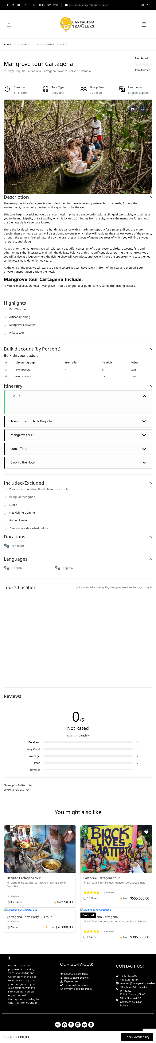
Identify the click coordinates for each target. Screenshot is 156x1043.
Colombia (23, 44)
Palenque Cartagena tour (101, 878)
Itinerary (13, 386)
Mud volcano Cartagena (100, 917)
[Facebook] (64, 1025)
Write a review (14, 790)
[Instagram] (71, 1025)
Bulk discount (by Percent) (32, 349)
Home (7, 44)
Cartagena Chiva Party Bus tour (29, 917)
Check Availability (137, 1037)
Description (16, 197)
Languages (16, 559)
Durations (14, 537)
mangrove (15, 203)
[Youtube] (84, 1025)
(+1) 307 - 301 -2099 (47, 5)
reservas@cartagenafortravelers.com (89, 5)
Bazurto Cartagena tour (24, 878)
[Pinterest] (91, 1025)
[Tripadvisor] (58, 1025)
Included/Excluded (24, 483)
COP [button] (143, 4)
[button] (144, 24)
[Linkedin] (78, 1025)
